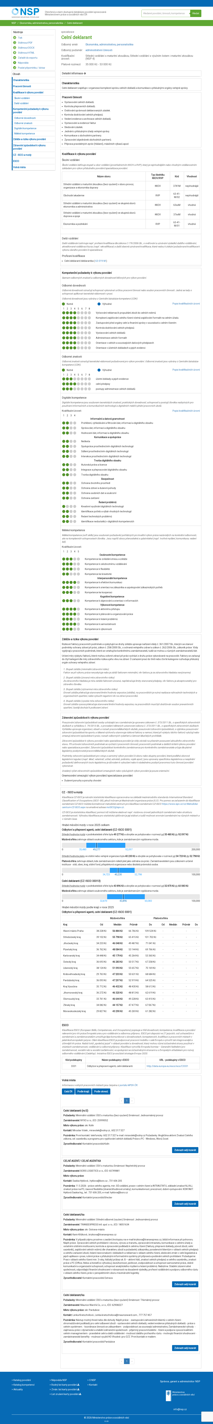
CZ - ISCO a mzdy (22, 155)
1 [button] (126, 1100)
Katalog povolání (22, 1380)
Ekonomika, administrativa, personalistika (41, 23)
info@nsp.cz (180, 1409)
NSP (14, 23)
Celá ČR (68, 1091)
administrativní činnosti (99, 50)
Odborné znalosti (23, 123)
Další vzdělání (21, 103)
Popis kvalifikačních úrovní (186, 303)
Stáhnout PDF (24, 42)
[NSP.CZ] (25, 17)
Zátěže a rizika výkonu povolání (29, 139)
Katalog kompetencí (23, 1384)
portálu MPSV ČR (128, 1085)
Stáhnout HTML (25, 52)
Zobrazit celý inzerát (185, 1150)
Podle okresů (101, 1091)
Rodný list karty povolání (64, 1384)
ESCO (16, 161)
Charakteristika (21, 80)
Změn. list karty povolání (64, 1389)
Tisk (19, 37)
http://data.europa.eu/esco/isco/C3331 (167, 1066)
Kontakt (93, 1384)
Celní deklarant (74, 23)
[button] (121, 1101)
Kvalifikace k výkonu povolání (28, 92)
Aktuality (18, 1389)
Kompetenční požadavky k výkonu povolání (31, 111)
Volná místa (19, 167)
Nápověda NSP (59, 1380)
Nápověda (22, 62)
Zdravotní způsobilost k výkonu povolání (29, 147)
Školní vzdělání (22, 98)
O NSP (92, 1380)
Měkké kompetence (24, 133)
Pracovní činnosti (22, 86)
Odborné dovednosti (25, 118)
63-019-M (100, 261)
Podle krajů (83, 1091)
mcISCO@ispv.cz (115, 807)
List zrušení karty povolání (65, 1394)
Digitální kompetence (25, 128)
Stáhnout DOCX (25, 47)
